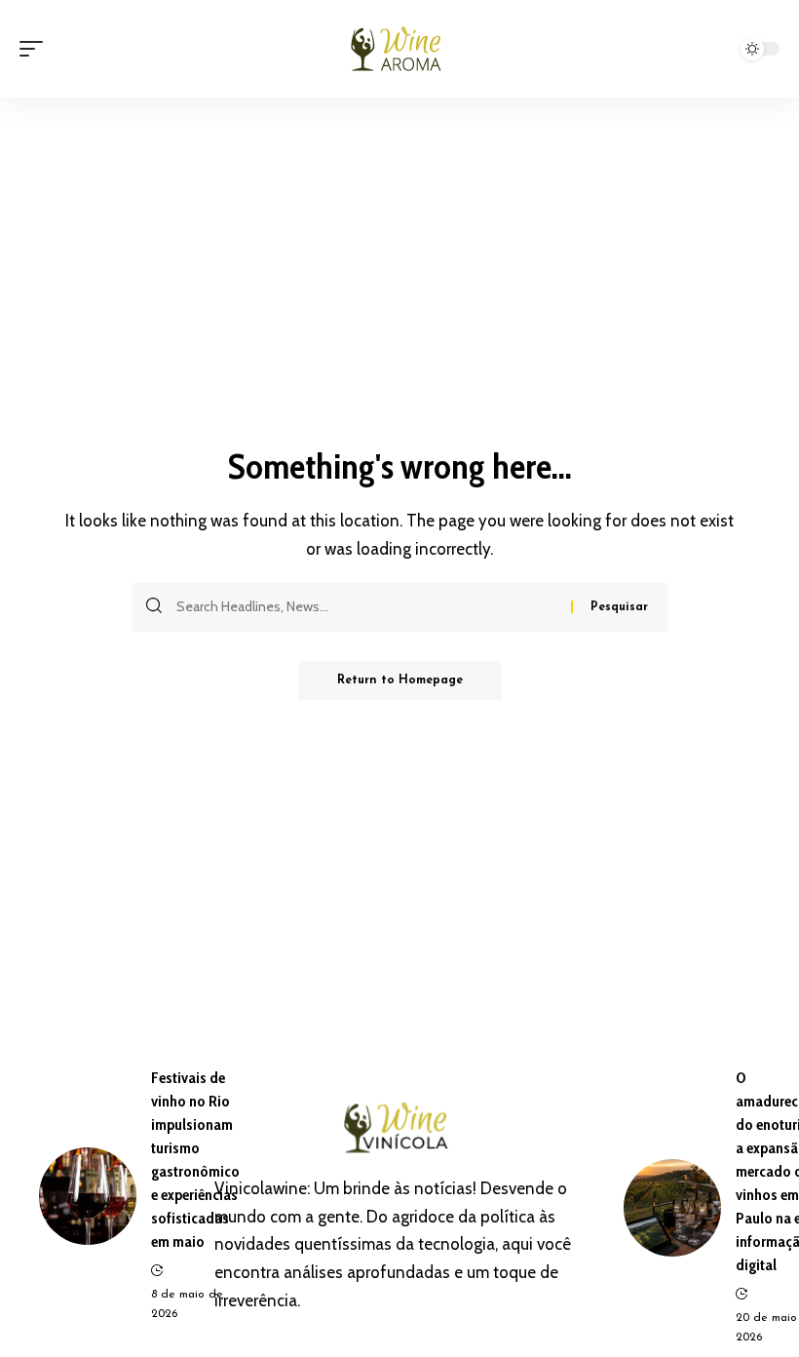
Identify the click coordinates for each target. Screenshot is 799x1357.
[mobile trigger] (36, 49)
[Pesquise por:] (366, 607)
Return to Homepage (400, 680)
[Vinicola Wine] (399, 48)
